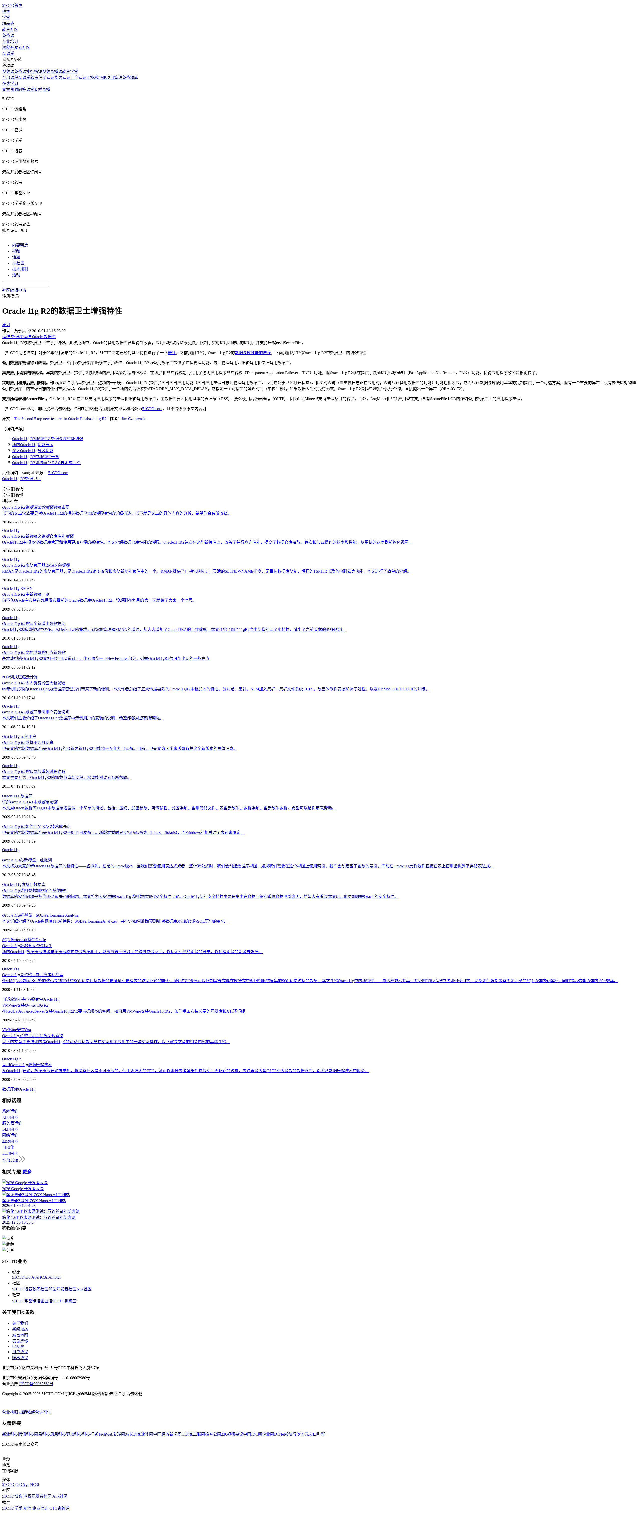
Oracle (40, 940)
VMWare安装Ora (16, 1030)
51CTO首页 (12, 5)
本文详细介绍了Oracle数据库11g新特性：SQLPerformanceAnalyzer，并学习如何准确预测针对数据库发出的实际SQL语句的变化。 (115, 921)
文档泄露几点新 (33, 652)
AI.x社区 (84, 1289)
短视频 (44, 71)
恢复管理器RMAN (36, 565)
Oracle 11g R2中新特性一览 (35, 457)
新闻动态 (20, 1329)
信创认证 (46, 77)
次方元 (303, 1434)
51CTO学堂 (22, 1301)
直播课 (56, 71)
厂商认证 (78, 77)
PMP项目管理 (110, 77)
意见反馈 (20, 1341)
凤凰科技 (58, 1434)
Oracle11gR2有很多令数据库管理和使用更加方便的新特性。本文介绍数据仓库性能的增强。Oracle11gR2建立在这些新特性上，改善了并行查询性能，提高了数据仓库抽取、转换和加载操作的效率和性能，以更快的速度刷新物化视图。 (207, 542)
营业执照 (10, 1412)
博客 (6, 11)
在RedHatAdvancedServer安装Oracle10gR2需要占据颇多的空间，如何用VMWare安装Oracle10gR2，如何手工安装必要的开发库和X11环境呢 (123, 1011)
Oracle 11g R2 (13, 479)
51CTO (18, 1277)
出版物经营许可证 (35, 1412)
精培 (36, 1301)
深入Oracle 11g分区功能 (32, 451)
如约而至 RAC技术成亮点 (36, 826)
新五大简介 (27, 946)
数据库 (26, 796)
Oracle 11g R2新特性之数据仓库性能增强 (47, 439)
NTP (6, 677)
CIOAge (31, 1277)
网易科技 (42, 1434)
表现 (35, 507)
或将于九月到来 (27, 742)
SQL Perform (12, 940)
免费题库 (130, 77)
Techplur (54, 1277)
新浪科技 (10, 1434)
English (18, 1346)
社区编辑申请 (14, 290)
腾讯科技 (26, 1434)
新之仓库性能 (37, 536)
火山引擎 (317, 1434)
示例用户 (28, 736)
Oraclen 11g (11, 884)
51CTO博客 (22, 1289)
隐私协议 (20, 1358)
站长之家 (133, 1434)
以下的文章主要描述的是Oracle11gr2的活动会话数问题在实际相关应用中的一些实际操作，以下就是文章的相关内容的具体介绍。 (116, 1042)
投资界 (291, 1434)
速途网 (147, 1434)
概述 (172, 353)
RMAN (26, 588)
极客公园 (213, 1434)
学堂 (6, 17)
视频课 (8, 71)
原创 (6, 325)
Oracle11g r (11, 1059)
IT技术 (92, 77)
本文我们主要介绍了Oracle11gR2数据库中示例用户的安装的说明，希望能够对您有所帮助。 (82, 718)
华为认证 (62, 77)
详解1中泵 (29, 802)
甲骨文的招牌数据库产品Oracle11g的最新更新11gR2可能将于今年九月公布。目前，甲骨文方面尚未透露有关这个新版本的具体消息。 (119, 748)
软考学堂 (70, 71)
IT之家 (187, 1434)
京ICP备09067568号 (36, 1384)
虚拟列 (27, 884)
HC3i (42, 1277)
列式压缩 (18, 677)
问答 (22, 89)
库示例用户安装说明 (35, 712)
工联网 (199, 1434)
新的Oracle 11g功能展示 (32, 445)
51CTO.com (58, 473)
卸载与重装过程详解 (33, 771)
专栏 (38, 89)
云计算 (32, 677)
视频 (16, 251)
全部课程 (10, 77)
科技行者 (90, 1434)
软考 (34, 77)
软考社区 (10, 29)
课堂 (30, 89)
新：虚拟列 (27, 860)
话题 (16, 257)
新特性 (29, 940)
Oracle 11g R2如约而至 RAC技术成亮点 (46, 463)
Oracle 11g (10, 530)
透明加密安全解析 (35, 890)
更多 (27, 1171)
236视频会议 (232, 1434)
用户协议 (20, 1352)
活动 (16, 275)
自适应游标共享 (16, 999)
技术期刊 (20, 269)
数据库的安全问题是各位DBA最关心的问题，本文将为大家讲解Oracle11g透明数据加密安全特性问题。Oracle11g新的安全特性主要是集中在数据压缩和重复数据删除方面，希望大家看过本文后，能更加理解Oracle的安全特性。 (200, 896)
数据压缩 (10, 1089)
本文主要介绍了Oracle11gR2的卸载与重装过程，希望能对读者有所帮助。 (66, 777)
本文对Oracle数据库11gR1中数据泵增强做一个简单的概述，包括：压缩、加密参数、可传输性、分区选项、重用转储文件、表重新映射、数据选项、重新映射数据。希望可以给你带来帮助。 (169, 808)
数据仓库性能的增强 (253, 353)
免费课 (8, 35)
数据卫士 (33, 479)
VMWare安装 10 (25, 1005)
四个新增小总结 (33, 623)
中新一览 (25, 594)
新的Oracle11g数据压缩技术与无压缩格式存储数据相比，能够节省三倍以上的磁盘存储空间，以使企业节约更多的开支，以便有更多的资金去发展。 (132, 952)
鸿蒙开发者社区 (16, 47)
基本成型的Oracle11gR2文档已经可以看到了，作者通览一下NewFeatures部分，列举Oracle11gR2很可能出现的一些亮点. (106, 658)
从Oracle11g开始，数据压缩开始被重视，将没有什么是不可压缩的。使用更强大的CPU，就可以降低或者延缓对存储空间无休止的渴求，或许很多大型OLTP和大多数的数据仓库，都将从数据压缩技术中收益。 (185, 1071)
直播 (46, 89)
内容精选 (20, 245)
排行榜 (32, 71)
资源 (14, 89)
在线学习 (10, 83)
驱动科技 (74, 1434)
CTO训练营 (66, 1301)
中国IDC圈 (252, 1434)
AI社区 (18, 263)
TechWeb (105, 1434)
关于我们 (20, 1323)
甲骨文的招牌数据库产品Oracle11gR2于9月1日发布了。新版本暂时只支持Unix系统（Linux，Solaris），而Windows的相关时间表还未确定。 (123, 832)
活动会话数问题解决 (32, 1036)
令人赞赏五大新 (33, 683)
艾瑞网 (119, 1434)
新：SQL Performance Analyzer (41, 915)
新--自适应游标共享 (32, 975)
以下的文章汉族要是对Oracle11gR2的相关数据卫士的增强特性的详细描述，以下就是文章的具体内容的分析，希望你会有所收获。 (116, 513)
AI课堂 (8, 53)
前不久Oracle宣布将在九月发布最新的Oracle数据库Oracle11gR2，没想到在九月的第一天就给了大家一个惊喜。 (99, 600)
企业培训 (10, 41)
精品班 (8, 23)
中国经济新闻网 (167, 1434)
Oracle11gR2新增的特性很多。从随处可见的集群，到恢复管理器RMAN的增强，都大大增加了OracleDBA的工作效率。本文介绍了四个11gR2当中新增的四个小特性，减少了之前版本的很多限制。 (174, 629)
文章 (6, 89)
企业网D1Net (273, 1434)
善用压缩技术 (27, 1065)
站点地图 (20, 1335)
